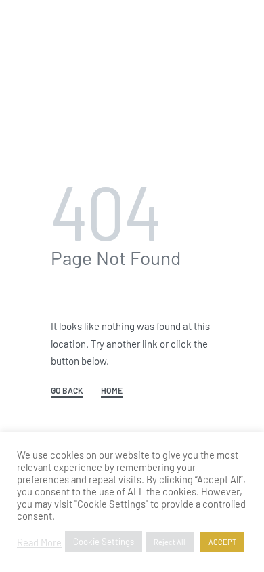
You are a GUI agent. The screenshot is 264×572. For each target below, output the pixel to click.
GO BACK (67, 390)
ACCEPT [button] (222, 541)
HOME (112, 390)
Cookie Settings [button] (103, 541)
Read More (39, 542)
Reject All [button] (169, 541)
